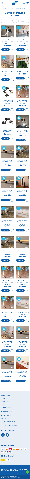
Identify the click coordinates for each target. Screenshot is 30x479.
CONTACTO (4, 404)
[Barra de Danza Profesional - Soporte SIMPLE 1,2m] (27, 260)
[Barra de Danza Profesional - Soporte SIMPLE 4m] (27, 320)
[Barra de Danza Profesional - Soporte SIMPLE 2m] (12, 200)
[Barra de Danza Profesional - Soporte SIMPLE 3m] (27, 230)
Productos (10, 8)
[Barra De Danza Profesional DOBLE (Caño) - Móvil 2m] (12, 290)
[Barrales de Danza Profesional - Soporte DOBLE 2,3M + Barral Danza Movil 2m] (27, 381)
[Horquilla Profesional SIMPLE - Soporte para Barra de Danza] (12, 138)
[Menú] (2, 3)
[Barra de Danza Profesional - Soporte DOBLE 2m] (12, 230)
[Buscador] (23, 3)
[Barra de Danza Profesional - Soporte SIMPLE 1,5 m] (12, 170)
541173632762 (7, 415)
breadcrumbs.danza (20, 8)
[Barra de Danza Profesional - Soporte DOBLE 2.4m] (12, 260)
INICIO (3, 399)
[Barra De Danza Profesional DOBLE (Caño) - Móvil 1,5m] (27, 290)
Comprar (5, 49)
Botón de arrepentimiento (12, 470)
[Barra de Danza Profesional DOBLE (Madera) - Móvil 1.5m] (12, 49)
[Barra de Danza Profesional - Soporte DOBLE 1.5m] (27, 170)
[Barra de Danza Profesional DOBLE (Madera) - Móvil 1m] (27, 200)
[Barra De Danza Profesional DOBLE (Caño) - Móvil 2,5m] (12, 320)
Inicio (4, 8)
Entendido (26, 477)
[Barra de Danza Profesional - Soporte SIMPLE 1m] (12, 381)
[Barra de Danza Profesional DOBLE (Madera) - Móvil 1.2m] (27, 140)
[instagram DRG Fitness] (3, 435)
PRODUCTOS (5, 401)
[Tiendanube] (6, 473)
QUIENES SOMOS (6, 407)
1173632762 (6, 418)
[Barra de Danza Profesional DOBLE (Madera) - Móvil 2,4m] (12, 79)
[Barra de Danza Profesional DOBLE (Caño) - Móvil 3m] (27, 109)
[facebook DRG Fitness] (7, 435)
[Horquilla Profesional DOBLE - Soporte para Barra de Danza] (12, 109)
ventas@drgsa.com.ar (9, 421)
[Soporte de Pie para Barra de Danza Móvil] (27, 78)
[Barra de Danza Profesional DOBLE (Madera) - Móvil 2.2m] (12, 350)
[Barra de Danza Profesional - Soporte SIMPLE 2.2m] (27, 350)
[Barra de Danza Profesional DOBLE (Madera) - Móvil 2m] (27, 49)
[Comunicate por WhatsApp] (27, 472)
